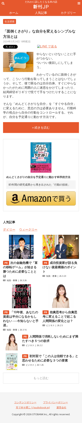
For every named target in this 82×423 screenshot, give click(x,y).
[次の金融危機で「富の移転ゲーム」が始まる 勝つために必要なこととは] (21, 258)
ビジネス (50, 325)
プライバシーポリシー (55, 402)
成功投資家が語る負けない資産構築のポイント (60, 267)
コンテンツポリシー (25, 402)
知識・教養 (12, 280)
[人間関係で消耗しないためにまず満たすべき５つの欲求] (11, 349)
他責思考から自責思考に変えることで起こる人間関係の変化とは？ (60, 316)
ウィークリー (28, 229)
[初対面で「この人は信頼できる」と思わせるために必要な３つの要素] (11, 369)
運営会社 (61, 407)
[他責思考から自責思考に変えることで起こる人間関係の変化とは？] (61, 307)
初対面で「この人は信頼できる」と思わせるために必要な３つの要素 (50, 358)
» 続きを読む (41, 127)
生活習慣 (9, 21)
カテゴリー (68, 13)
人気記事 (41, 13)
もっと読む (41, 378)
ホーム (13, 13)
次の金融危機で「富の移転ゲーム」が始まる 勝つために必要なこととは (20, 269)
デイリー (9, 229)
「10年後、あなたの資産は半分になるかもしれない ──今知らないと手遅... (21, 318)
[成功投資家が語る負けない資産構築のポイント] (61, 258)
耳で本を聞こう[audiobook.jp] (33, 407)
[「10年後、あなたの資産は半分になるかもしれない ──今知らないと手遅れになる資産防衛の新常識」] (21, 307)
